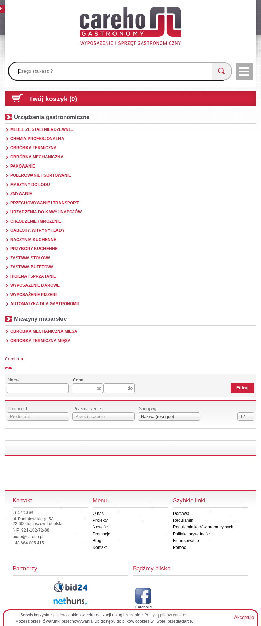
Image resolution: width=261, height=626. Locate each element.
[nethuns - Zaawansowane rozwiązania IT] (70, 601)
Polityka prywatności (192, 534)
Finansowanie (186, 540)
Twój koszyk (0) (53, 98)
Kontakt (100, 547)
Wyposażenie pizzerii (33, 294)
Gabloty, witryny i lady (37, 230)
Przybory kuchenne (34, 248)
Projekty (100, 520)
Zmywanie (21, 193)
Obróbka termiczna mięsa (40, 340)
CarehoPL (143, 607)
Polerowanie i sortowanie (40, 175)
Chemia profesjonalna (37, 138)
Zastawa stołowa (30, 258)
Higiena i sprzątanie (33, 276)
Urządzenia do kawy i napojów (46, 212)
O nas (98, 513)
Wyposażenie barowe (35, 285)
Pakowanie (22, 166)
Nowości (101, 527)
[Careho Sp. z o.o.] (130, 27)
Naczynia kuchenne (33, 239)
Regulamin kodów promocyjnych (203, 527)
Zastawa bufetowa (32, 267)
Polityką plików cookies (165, 615)
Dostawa (181, 513)
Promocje (101, 534)
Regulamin (183, 520)
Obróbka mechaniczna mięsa (43, 331)
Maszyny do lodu (30, 184)
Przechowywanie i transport (44, 203)
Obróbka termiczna (33, 147)
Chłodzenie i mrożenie (35, 221)
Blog (97, 540)
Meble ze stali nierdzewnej (42, 129)
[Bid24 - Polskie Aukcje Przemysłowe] (70, 586)
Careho (12, 359)
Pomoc (179, 547)
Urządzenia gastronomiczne (51, 117)
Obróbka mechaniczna (37, 157)
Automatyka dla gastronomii (44, 303)
